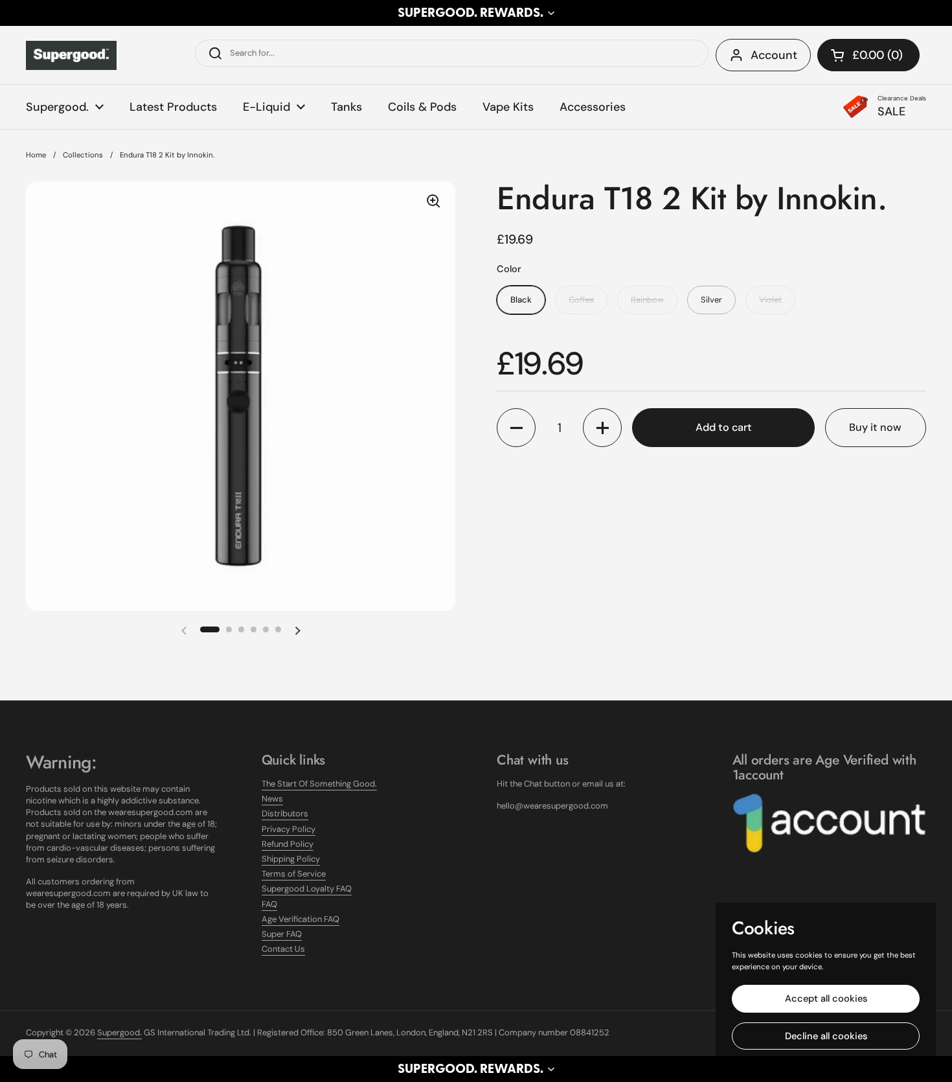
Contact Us (283, 948)
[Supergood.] (71, 55)
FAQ (269, 904)
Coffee (581, 299)
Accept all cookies (826, 998)
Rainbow (647, 299)
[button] (476, 13)
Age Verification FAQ (300, 919)
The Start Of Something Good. (319, 783)
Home (36, 155)
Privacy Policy (288, 829)
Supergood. (119, 1032)
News (272, 798)
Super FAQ (282, 933)
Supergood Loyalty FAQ (307, 888)
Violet (770, 299)
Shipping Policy (291, 858)
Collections (83, 155)
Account (774, 55)
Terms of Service (294, 873)
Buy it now (875, 427)
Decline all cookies (826, 1036)
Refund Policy (287, 843)
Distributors (285, 813)
